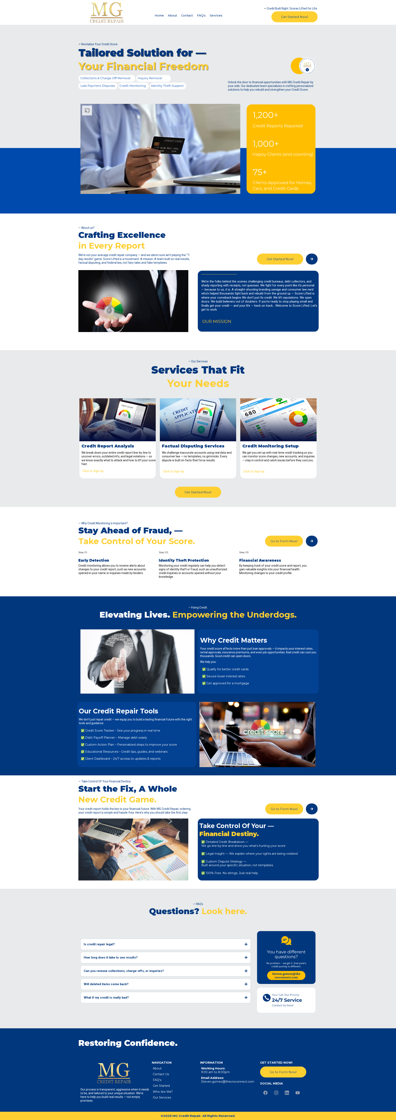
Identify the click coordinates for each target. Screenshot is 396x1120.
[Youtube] (297, 1092)
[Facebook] (265, 1092)
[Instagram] (276, 1092)
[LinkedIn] (287, 1092)
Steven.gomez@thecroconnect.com (227, 1081)
